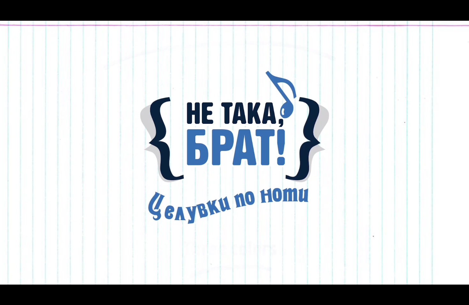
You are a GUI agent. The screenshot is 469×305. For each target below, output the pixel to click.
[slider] (16, 287)
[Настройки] (457, 11)
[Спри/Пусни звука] (24, 296)
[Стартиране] (11, 296)
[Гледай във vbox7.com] (457, 296)
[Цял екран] (444, 296)
